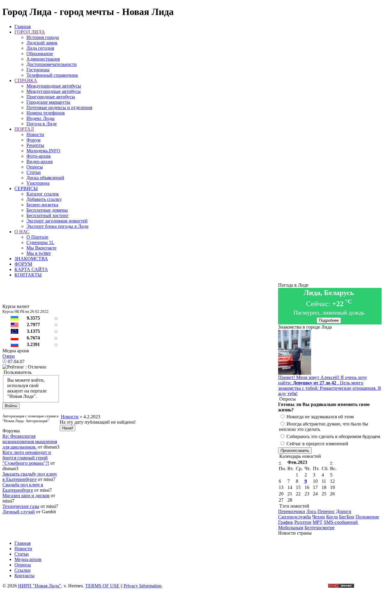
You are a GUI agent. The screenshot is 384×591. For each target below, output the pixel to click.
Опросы (34, 166)
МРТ (317, 522)
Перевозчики (291, 511)
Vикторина (38, 183)
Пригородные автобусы (50, 96)
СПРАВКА (25, 80)
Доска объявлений (45, 177)
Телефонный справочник (52, 75)
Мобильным (290, 527)
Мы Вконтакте (41, 247)
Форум (33, 139)
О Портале (37, 237)
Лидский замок (42, 42)
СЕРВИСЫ (26, 188)
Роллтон (302, 522)
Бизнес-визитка (42, 204)
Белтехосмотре (319, 527)
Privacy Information (142, 585)
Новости (35, 134)
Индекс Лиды (40, 118)
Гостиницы (38, 69)
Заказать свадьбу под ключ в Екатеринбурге (29, 476)
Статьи (33, 172)
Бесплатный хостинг (47, 215)
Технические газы (20, 506)
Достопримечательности (51, 64)
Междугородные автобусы (53, 91)
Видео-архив (39, 161)
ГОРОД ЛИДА (29, 31)
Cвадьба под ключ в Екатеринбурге (22, 487)
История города (42, 37)
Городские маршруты (48, 102)
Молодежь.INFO (43, 150)
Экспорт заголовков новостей (57, 220)
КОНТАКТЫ (28, 274)
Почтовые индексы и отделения (59, 107)
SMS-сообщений (341, 522)
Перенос (326, 511)
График (285, 522)
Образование (39, 53)
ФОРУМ (23, 264)
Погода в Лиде (41, 123)
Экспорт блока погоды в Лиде (57, 226)
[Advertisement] (169, 400)
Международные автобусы (53, 85)
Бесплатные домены (47, 210)
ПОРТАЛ (24, 129)
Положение (367, 516)
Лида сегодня (40, 48)
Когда (332, 516)
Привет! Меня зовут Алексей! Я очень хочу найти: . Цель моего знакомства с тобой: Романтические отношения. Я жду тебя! (329, 385)
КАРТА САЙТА (31, 269)
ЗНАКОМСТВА (31, 258)
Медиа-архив (27, 559)
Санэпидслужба (294, 516)
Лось (311, 511)
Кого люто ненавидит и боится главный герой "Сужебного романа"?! (26, 458)
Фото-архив (38, 156)
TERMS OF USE (102, 585)
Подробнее (329, 320)
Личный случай (18, 511)
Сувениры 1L (40, 242)
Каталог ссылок (42, 193)
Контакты (24, 575)
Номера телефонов (45, 112)
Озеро (8, 356)
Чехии (318, 516)
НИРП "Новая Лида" (39, 585)
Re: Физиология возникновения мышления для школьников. (29, 441)
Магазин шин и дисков (26, 495)
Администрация (43, 58)
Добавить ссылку (44, 199)
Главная (22, 26)
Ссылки (22, 570)
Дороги (343, 511)
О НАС (21, 231)
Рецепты (35, 145)
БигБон (346, 516)
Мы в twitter (38, 253)
